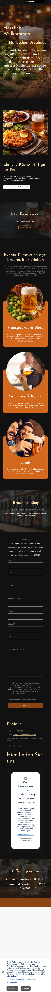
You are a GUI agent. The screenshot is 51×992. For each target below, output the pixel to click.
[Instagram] (14, 746)
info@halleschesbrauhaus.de (24, 735)
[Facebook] (9, 746)
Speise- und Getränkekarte (17, 187)
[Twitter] (19, 746)
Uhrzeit (11, 624)
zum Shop (25, 522)
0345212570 (18, 731)
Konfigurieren (12, 982)
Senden (25, 705)
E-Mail (11, 586)
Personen (12, 637)
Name (11, 560)
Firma (10, 573)
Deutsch (30, 2)
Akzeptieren (25, 841)
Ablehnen (25, 989)
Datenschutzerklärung (25, 835)
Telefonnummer (15, 598)
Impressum (32, 979)
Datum (11, 611)
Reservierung (25, 227)
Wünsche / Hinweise (16, 650)
